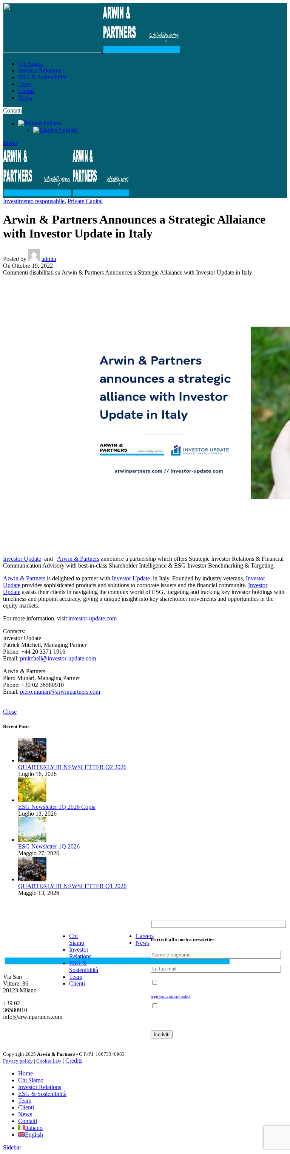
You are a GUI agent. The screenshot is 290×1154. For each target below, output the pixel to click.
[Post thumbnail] (32, 760)
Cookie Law (48, 1061)
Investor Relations (80, 953)
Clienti (77, 983)
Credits (73, 1060)
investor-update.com (92, 618)
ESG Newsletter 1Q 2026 (49, 846)
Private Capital (85, 201)
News (143, 943)
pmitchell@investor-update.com (58, 658)
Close (10, 711)
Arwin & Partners (78, 558)
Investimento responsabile (34, 201)
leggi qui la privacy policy (171, 996)
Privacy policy (18, 1061)
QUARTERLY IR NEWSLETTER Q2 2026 (72, 767)
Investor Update (22, 558)
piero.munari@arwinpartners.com (60, 691)
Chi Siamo (76, 939)
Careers (145, 936)
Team (75, 976)
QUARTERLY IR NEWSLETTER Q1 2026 (72, 886)
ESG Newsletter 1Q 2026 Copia (57, 807)
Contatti (12, 110)
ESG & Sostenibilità (83, 966)
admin (49, 259)
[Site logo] (53, 51)
